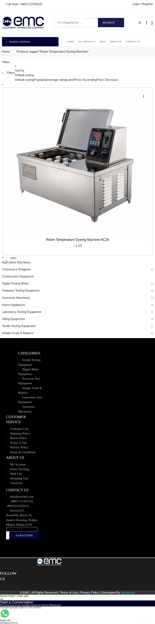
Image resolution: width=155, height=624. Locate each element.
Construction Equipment (18, 276)
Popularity (40, 79)
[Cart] (140, 22)
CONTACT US (133, 42)
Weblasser (128, 592)
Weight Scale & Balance (18, 333)
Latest (70, 79)
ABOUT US (115, 42)
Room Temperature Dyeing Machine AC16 (77, 240)
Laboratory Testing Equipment (21, 312)
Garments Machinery (16, 297)
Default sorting (24, 75)
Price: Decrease (107, 79)
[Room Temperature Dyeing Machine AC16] (77, 162)
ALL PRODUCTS (87, 42)
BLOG (103, 42)
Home (6, 51)
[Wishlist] (143, 96)
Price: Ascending (85, 79)
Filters (6, 62)
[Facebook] (1, 586)
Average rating (56, 79)
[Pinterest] (7, 586)
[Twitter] (4, 586)
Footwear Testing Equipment (20, 290)
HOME (71, 42)
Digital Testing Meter (15, 283)
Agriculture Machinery (16, 262)
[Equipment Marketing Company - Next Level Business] (23, 23)
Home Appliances (13, 304)
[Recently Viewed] (145, 614)
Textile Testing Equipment (18, 326)
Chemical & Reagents (16, 269)
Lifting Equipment (13, 319)
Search (109, 22)
